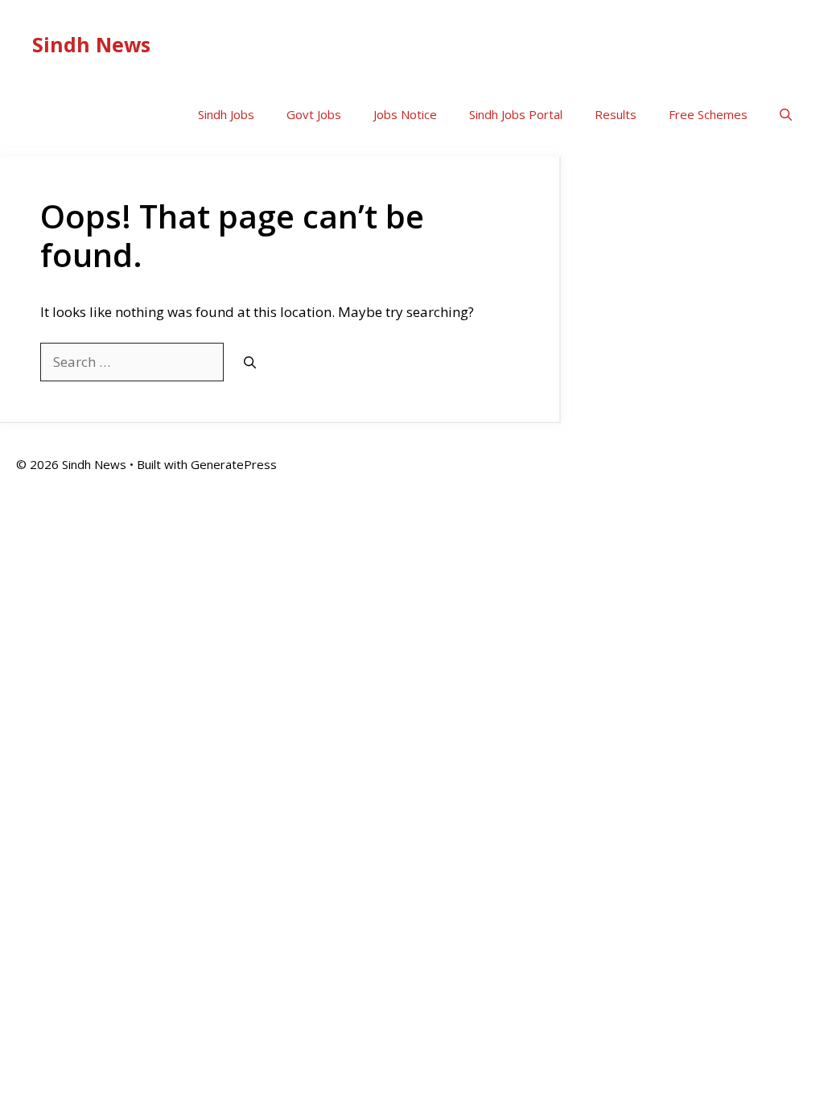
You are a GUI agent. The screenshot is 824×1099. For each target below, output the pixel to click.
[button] (786, 114)
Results (616, 114)
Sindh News (91, 44)
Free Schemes (708, 114)
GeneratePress (234, 464)
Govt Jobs (313, 114)
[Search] (250, 362)
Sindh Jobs (226, 114)
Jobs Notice (405, 114)
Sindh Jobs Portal (515, 114)
